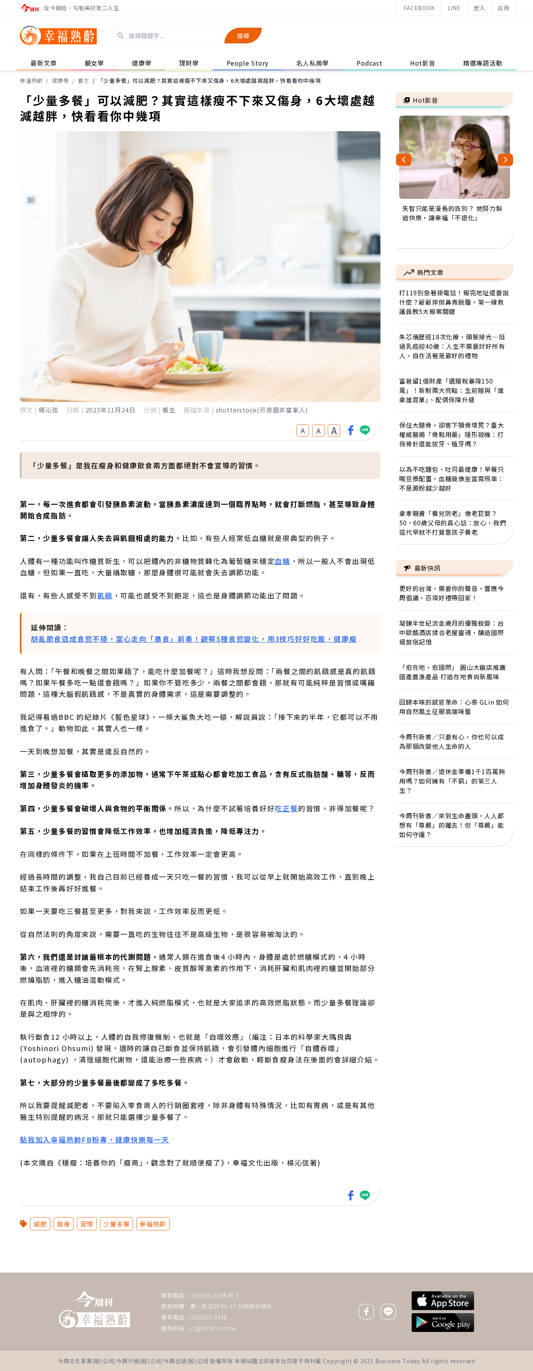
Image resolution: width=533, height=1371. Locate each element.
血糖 (282, 561)
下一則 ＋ (416, 1272)
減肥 (40, 1223)
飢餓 (105, 595)
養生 (83, 80)
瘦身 (63, 1223)
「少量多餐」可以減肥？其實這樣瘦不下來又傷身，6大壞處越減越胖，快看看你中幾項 (209, 80)
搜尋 (243, 35)
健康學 (60, 80)
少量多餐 (116, 1223)
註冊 (504, 8)
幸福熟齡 (31, 80)
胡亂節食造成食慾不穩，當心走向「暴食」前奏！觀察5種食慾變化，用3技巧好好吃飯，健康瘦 (194, 639)
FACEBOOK (418, 8)
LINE (454, 8)
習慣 (87, 1223)
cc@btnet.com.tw (213, 1328)
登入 (479, 8)
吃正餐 (286, 808)
